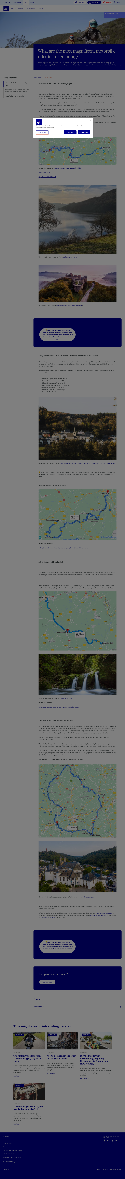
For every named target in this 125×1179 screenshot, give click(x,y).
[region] (63, 128)
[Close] (90, 120)
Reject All (70, 132)
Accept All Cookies (84, 132)
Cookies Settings (42, 132)
